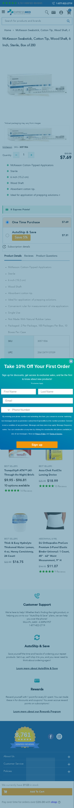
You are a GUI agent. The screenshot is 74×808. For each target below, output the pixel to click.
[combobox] (5, 409)
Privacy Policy (40, 434)
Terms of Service (56, 434)
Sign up (37, 444)
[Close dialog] (71, 361)
